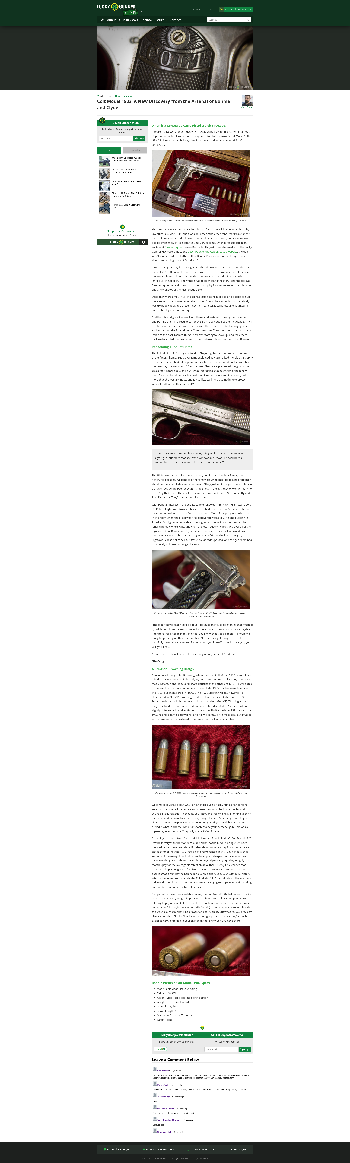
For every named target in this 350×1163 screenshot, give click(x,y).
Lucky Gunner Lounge (119, 9)
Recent (109, 150)
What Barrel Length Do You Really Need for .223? (127, 182)
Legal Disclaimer (200, 1158)
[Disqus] (202, 1100)
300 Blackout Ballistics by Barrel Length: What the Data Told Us (126, 159)
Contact (207, 9)
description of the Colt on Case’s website (212, 251)
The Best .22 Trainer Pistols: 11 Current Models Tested (126, 171)
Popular (135, 150)
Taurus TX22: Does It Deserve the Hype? (127, 206)
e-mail (159, 1049)
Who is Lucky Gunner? (159, 1149)
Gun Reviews (128, 20)
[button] (122, 242)
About (196, 9)
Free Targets (238, 1149)
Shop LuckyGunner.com (238, 9)
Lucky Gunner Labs (202, 1149)
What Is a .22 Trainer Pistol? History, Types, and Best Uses (128, 194)
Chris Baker (247, 107)
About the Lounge (117, 1149)
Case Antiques (173, 247)
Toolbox (146, 20)
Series (160, 20)
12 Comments (125, 96)
